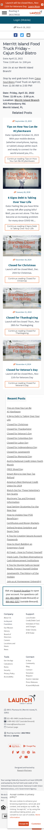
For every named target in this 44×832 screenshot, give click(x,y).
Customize (36, 824)
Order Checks (31, 630)
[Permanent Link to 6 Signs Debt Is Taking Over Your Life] (15, 192)
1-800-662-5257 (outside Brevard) (20, 721)
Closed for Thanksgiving (19, 428)
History (7, 631)
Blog (28, 666)
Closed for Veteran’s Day (19, 433)
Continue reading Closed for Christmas (22, 279)
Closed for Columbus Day (20, 438)
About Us (7, 618)
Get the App (8, 660)
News (6, 649)
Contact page (12, 727)
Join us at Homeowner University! (24, 581)
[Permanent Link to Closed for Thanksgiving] (14, 312)
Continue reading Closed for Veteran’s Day (22, 384)
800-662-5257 (13, 601)
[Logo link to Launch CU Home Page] (36, 13)
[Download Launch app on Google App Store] (29, 746)
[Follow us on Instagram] (23, 752)
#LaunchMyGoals (32, 685)
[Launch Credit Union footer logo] (22, 699)
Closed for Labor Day (17, 442)
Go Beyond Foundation (8, 622)
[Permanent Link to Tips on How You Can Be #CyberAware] (13, 121)
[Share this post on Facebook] (15, 35)
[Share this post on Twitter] (22, 35)
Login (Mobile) (22, 20)
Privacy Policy (9, 673)
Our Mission (8, 628)
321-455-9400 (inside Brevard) (19, 718)
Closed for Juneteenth (18, 451)
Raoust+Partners (24, 770)
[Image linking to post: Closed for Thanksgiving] (22, 298)
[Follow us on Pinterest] (28, 752)
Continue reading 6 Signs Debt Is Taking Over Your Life (22, 227)
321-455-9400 (12, 597)
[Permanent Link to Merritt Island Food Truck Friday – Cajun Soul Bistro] (15, 27)
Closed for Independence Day (22, 447)
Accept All (23, 824)
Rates (6, 667)
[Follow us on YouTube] (26, 757)
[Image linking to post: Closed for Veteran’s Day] (22, 350)
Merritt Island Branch (27, 100)
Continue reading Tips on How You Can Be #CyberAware (22, 160)
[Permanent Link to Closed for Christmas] (14, 259)
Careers (7, 640)
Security (7, 670)
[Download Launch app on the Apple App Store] (14, 746)
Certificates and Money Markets (23, 522)
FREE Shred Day (15, 469)
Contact (29, 670)
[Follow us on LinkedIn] (34, 752)
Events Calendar (32, 679)
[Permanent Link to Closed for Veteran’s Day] (14, 364)
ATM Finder (30, 633)
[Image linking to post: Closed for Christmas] (22, 245)
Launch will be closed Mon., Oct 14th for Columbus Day (22, 6)
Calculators (8, 664)
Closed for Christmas (17, 424)
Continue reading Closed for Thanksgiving (22, 332)
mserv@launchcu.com (16, 724)
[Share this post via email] (28, 35)
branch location (22, 590)
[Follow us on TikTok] (20, 757)
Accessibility (8, 677)
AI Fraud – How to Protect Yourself (24, 552)
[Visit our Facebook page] (13, 752)
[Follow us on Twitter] (17, 752)
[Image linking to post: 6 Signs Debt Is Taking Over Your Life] (22, 178)
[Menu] (4, 12)
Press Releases (32, 682)
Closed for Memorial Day (19, 456)
